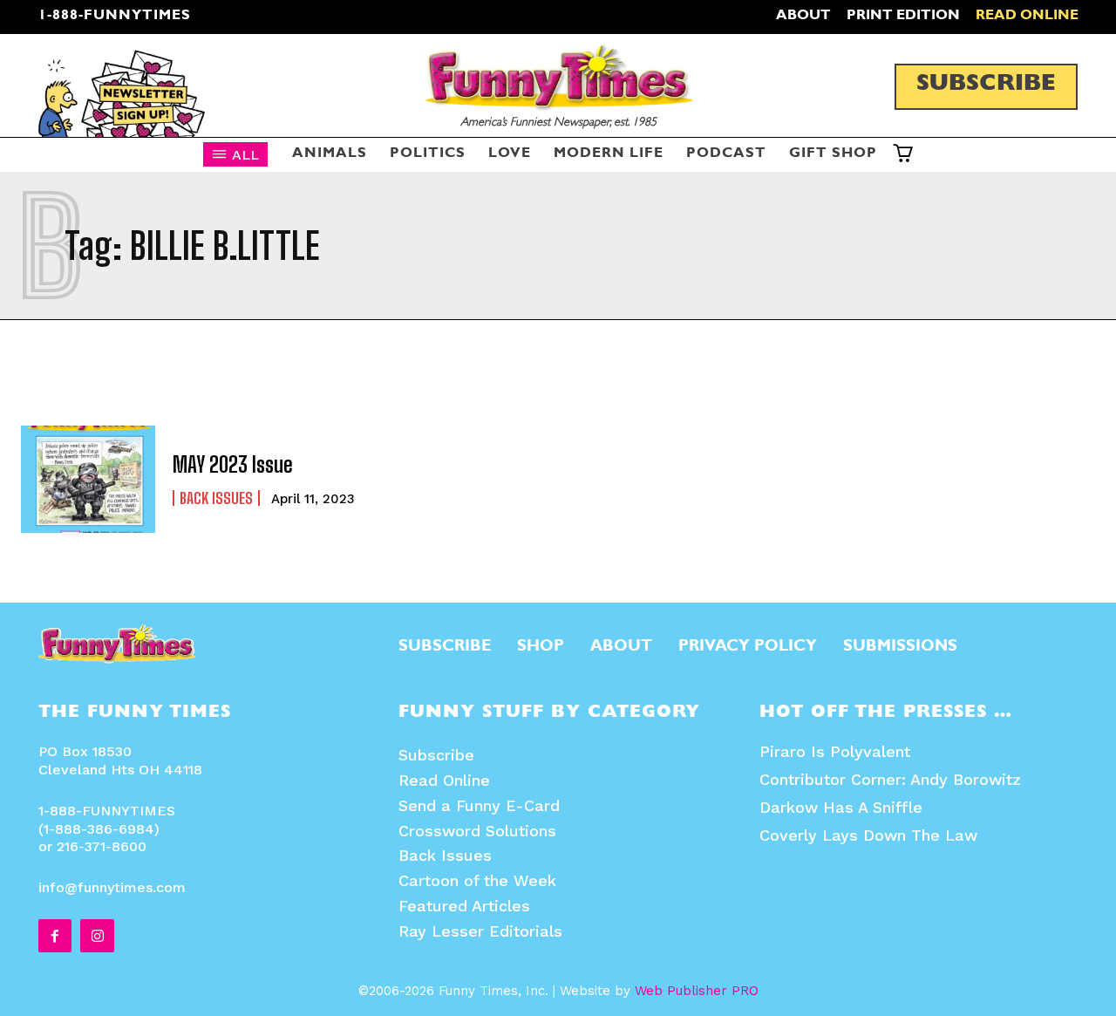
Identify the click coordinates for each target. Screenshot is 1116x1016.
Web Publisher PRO (697, 991)
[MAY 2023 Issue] (88, 479)
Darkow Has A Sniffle (840, 807)
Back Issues (216, 498)
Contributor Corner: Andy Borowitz (890, 779)
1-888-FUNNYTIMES (114, 17)
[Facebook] (54, 935)
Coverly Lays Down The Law (868, 835)
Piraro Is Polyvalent (834, 751)
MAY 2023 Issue (233, 464)
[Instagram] (96, 935)
